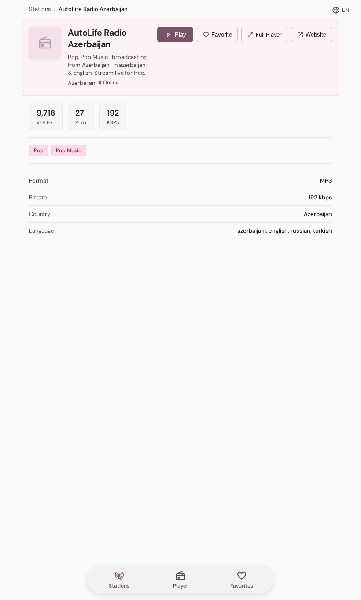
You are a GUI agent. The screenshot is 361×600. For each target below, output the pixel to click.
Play (175, 35)
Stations (40, 9)
